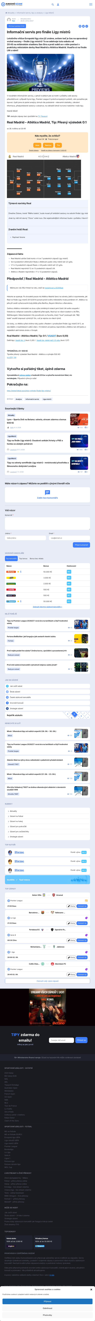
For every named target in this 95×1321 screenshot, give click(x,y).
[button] (91, 1289)
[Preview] (86, 900)
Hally (12, 427)
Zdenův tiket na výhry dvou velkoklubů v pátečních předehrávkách (35, 760)
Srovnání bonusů (16, 703)
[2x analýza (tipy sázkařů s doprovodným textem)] (86, 917)
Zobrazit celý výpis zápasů (48, 981)
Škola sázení (15, 692)
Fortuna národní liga (12, 1164)
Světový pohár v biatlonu (14, 1115)
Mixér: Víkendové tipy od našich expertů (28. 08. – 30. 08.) (31, 731)
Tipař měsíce (24, 880)
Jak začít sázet (16, 686)
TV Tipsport (43, 116)
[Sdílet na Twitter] (83, 26)
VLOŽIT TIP (11, 357)
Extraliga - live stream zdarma (16, 1187)
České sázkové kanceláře (20, 697)
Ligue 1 (7, 1158)
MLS (6, 1103)
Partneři (69, 1286)
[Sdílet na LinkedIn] (86, 26)
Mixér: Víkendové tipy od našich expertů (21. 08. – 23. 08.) (31, 774)
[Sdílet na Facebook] (80, 26)
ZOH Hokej (8, 1073)
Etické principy (26, 1286)
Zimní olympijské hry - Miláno (16, 1178)
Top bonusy (10, 1231)
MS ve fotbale (10, 1131)
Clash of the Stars (11, 1121)
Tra (58, 145)
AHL (6, 1082)
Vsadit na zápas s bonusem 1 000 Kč (53, 150)
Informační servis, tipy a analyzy (30, 13)
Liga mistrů (47, 399)
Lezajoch (13, 450)
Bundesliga (8, 1149)
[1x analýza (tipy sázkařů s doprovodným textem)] (86, 934)
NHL (6, 1079)
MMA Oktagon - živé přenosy (16, 1196)
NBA (6, 1100)
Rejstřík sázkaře (15, 715)
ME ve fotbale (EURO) (13, 1134)
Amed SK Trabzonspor (47, 139)
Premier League (10, 1146)
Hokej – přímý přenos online (15, 1184)
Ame (37, 145)
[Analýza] (86, 917)
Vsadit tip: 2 (20, 340)
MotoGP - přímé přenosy (14, 1202)
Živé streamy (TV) (11, 1224)
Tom (13, 21)
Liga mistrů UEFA (11, 1143)
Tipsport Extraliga (11, 1085)
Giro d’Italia (8, 1112)
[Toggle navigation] (91, 4)
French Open (9, 1094)
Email (51, 533)
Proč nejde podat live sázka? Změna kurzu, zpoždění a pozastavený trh (37, 651)
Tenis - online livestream (14, 1193)
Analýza (19, 399)
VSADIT (52, 335)
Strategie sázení (16, 708)
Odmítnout (47, 1308)
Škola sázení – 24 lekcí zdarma (16, 1215)
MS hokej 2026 (10, 1076)
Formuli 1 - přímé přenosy (14, 1199)
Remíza (48, 145)
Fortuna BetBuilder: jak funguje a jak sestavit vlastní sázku (31, 636)
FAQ (64, 1286)
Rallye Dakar (9, 1118)
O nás (51, 1275)
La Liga (7, 1152)
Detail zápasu (34, 150)
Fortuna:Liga (9, 1161)
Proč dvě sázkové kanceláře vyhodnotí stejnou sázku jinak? (32, 665)
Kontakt (59, 1286)
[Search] (53, 4)
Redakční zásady (38, 1286)
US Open (8, 1097)
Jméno (8, 533)
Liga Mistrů (49, 13)
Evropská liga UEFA (12, 1137)
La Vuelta (8, 1109)
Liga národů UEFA (11, 1140)
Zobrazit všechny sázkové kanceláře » (47, 607)
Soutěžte (11, 880)
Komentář (9, 515)
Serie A (7, 1155)
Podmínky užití (14, 1286)
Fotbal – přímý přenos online (15, 1181)
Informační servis (32, 399)
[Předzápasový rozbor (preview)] (86, 900)
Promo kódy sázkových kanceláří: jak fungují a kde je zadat (28, 1221)
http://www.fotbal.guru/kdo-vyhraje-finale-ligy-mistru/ (29, 391)
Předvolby (47, 1315)
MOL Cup (8, 1167)
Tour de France (10, 1106)
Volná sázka (11, 1238)
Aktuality (11, 13)
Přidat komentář (81, 545)
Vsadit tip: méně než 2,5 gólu (48, 340)
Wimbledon (8, 1091)
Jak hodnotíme (50, 1286)
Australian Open (10, 1088)
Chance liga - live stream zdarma (17, 1190)
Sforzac (19, 852)
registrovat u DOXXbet (54, 288)
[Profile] (58, 4)
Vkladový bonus (41, 1238)
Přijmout (47, 1301)
